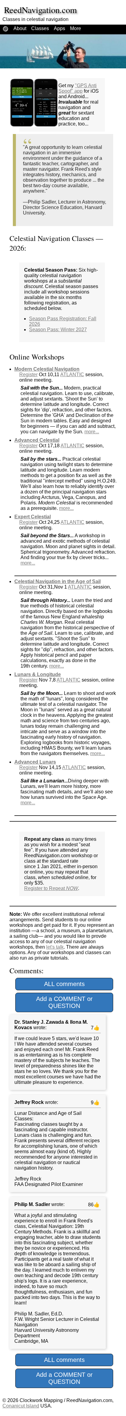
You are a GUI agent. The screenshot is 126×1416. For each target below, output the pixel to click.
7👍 (94, 1027)
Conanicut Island (20, 1405)
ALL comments (64, 984)
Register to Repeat (51, 888)
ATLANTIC (72, 374)
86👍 (93, 1204)
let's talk (55, 947)
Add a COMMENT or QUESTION (64, 1002)
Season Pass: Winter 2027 (58, 329)
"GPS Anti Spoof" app (77, 88)
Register (28, 374)
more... (91, 431)
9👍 (94, 1102)
